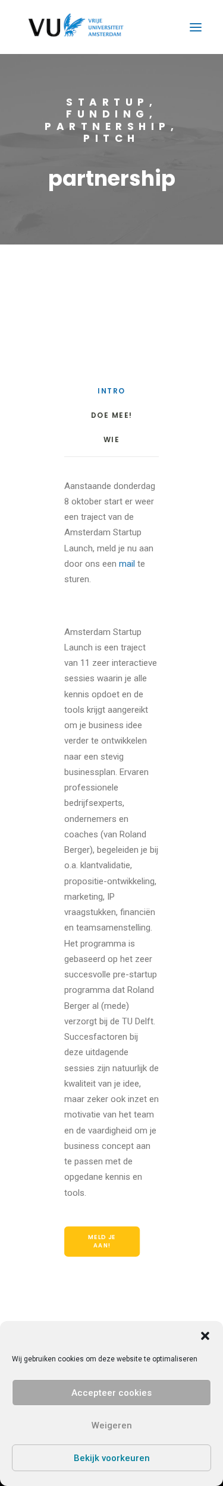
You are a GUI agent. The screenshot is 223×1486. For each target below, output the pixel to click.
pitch (111, 138)
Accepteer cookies (111, 1392)
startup (107, 102)
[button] (205, 1336)
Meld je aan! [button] (103, 1241)
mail (127, 563)
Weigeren (112, 1425)
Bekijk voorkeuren (112, 1458)
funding (107, 114)
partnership (108, 126)
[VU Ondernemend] (75, 27)
